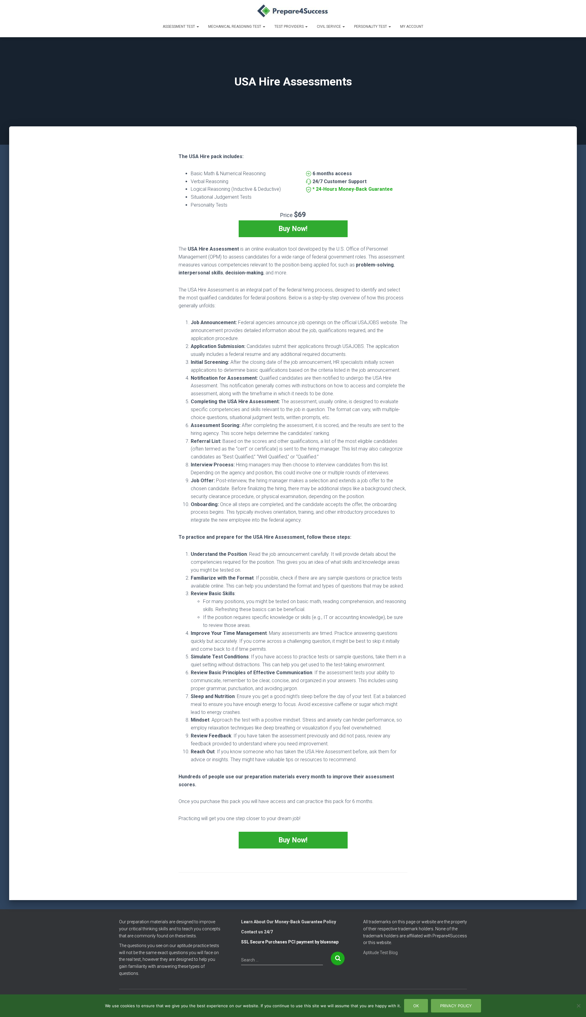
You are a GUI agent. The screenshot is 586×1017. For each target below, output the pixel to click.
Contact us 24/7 (257, 931)
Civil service (329, 26)
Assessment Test (179, 26)
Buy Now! (293, 229)
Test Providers (289, 26)
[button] (197, 26)
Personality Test (371, 26)
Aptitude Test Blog (380, 952)
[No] (578, 1006)
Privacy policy (456, 1005)
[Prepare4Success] (293, 10)
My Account (411, 26)
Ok (416, 1005)
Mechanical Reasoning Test (235, 26)
